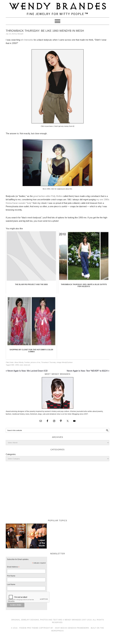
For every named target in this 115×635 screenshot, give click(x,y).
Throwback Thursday (48, 362)
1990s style (19, 365)
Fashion (27, 362)
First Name (11, 576)
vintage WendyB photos (65, 362)
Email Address (13, 567)
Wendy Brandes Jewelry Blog (57, 7)
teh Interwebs (27, 40)
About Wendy (18, 362)
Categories (11, 454)
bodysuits (27, 365)
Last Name (11, 584)
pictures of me (35, 362)
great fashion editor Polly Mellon (47, 196)
